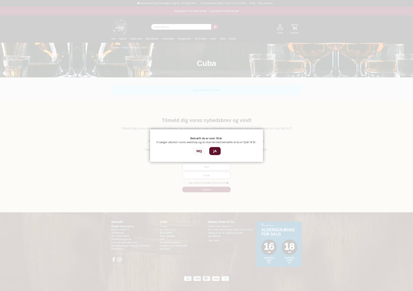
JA (215, 151)
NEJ (199, 151)
